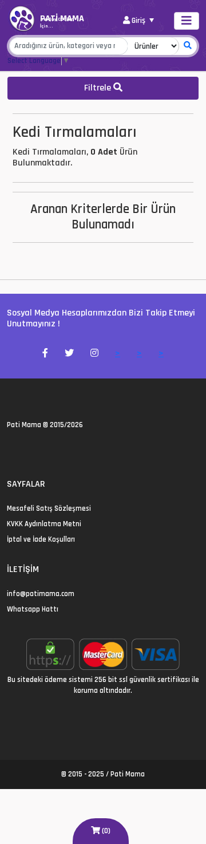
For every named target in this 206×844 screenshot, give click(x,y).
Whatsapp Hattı (32, 609)
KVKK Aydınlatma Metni (44, 524)
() (105, 831)
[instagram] (38, 450)
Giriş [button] (138, 20)
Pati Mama (24, 424)
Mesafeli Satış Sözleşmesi (49, 508)
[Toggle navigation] (186, 21)
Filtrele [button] (98, 88)
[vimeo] (65, 450)
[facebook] (24, 450)
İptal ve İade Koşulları (41, 539)
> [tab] (117, 354)
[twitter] (10, 450)
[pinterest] (52, 450)
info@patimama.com (40, 593)
